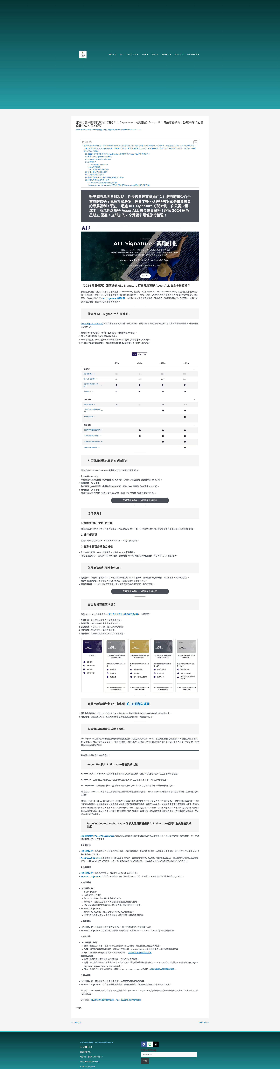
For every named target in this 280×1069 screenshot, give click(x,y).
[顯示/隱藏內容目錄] (194, 142)
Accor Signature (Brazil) (92, 323)
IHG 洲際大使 (87, 836)
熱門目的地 (131, 54)
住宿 (144, 54)
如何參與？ (92, 162)
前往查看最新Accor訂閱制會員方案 (140, 500)
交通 (153, 54)
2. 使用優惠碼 (95, 167)
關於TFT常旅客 (193, 54)
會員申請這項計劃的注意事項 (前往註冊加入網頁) (106, 177)
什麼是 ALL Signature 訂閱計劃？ (100, 157)
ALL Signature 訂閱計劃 (114, 298)
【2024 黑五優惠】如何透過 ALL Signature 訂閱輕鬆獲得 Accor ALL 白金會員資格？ (118, 154)
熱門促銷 (111, 130)
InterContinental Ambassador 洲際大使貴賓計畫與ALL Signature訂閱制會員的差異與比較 (120, 185)
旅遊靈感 (165, 54)
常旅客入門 (179, 54)
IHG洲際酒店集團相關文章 (102, 1000)
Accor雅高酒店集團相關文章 (128, 1000)
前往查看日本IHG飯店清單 (139, 952)
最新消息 (112, 54)
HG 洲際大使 (87, 851)
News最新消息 (97, 130)
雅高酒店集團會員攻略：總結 (98, 180)
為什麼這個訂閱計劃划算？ (98, 172)
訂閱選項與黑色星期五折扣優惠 (99, 159)
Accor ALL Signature (104, 836)
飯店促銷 (118, 130)
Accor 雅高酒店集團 (83, 130)
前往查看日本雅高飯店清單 (162, 969)
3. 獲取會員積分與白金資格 (100, 169)
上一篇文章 (76, 1022)
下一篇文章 (204, 1022)
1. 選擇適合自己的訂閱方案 (99, 165)
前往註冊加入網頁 (137, 704)
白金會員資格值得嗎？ (96, 175)
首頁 (121, 54)
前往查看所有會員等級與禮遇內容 (123, 614)
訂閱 (145, 1061)
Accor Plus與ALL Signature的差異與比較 (104, 183)
